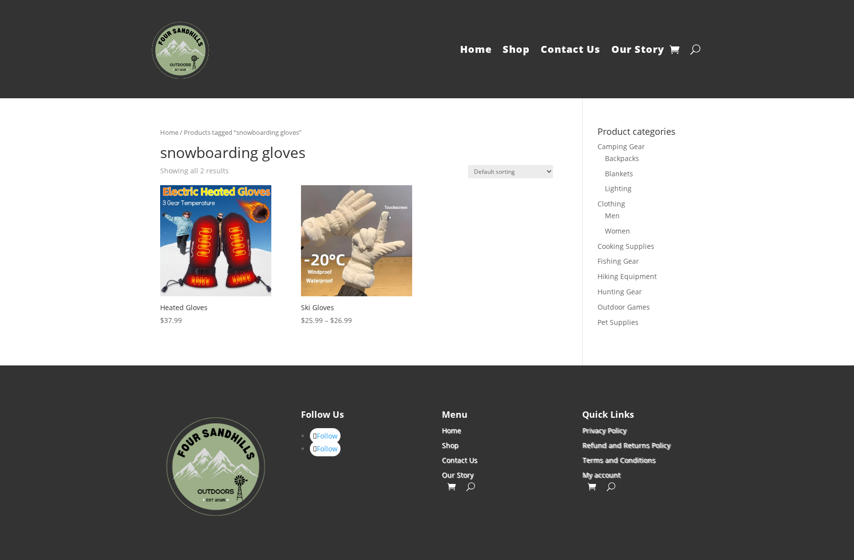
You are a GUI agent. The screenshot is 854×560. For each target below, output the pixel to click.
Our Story (637, 49)
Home (476, 49)
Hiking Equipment (627, 276)
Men (612, 215)
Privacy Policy (604, 430)
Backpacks (622, 158)
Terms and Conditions (618, 459)
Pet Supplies (618, 322)
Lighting (618, 188)
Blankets (619, 173)
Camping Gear (621, 146)
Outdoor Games (624, 307)
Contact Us (570, 49)
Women (617, 231)
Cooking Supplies (626, 246)
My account (601, 474)
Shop (516, 49)
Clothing (611, 203)
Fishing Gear (618, 261)
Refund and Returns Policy (626, 444)
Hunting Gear (620, 291)
